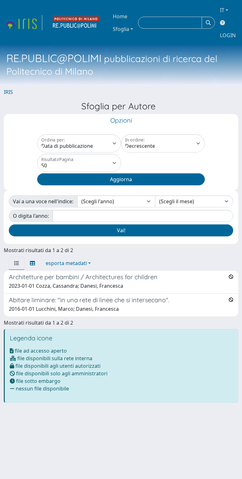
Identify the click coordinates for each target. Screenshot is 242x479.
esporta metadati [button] (66, 263)
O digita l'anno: (31, 215)
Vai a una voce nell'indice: (43, 201)
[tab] (17, 263)
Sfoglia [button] (121, 29)
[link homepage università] (76, 22)
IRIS (8, 92)
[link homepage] (23, 22)
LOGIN (228, 35)
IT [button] (222, 10)
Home (120, 16)
